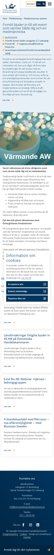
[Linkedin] (37, 525)
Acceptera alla (15, 284)
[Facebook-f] (23, 525)
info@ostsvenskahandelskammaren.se (27, 507)
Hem (5, 18)
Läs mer (25, 278)
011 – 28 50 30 (27, 515)
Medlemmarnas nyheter (35, 18)
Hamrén (27, 537)
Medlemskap (15, 18)
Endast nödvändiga (17, 291)
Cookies (23, 534)
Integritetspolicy (10, 534)
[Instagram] (30, 525)
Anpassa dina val (16, 298)
